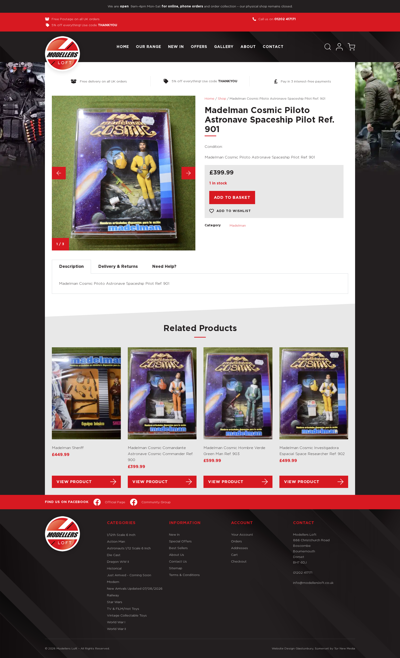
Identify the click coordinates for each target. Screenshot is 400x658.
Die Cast (113, 555)
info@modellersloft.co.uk (313, 582)
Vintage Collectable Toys (127, 615)
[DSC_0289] (123, 173)
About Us (176, 554)
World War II (116, 628)
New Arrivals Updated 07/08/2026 (134, 588)
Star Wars (114, 602)
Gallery (224, 47)
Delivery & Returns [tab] (118, 267)
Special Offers (180, 541)
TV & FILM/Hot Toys (123, 608)
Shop (222, 98)
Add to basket (232, 197)
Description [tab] (71, 267)
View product (74, 482)
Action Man (116, 541)
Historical (114, 568)
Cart (234, 554)
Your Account (242, 534)
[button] (328, 47)
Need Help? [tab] (164, 267)
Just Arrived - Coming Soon (129, 575)
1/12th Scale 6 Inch (121, 534)
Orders (236, 541)
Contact (273, 47)
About (248, 47)
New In (176, 47)
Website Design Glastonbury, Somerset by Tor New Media (313, 648)
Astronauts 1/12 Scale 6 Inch (129, 548)
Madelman (238, 225)
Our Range (148, 47)
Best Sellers (178, 548)
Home (123, 47)
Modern (113, 581)
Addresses (239, 548)
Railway (113, 595)
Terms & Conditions (184, 574)
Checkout (239, 561)
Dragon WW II (118, 561)
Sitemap (175, 568)
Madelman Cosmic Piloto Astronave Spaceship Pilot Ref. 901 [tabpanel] (114, 283)
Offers (199, 47)
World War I (116, 622)
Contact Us (178, 561)
